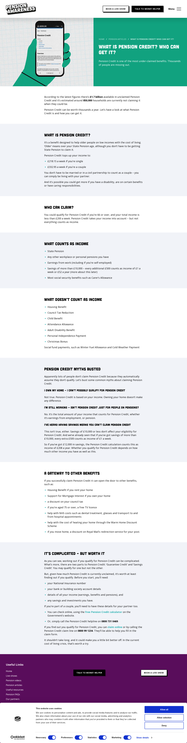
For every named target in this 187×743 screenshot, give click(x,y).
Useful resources (14, 689)
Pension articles (14, 685)
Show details (142, 737)
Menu (171, 8)
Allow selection (164, 717)
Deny (164, 725)
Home (101, 39)
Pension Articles (117, 39)
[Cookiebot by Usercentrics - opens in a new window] (18, 738)
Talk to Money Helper (147, 9)
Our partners (12, 699)
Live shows (11, 675)
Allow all (164, 709)
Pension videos (13, 680)
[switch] (79, 737)
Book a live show (116, 9)
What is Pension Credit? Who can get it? (152, 39)
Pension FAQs (13, 694)
